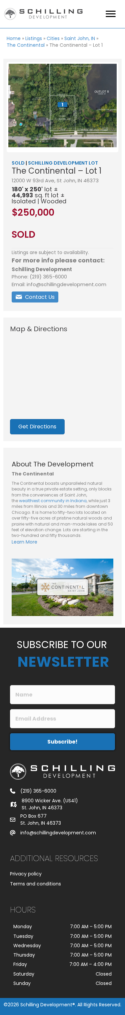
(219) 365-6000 (38, 791)
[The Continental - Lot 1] (62, 105)
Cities (53, 38)
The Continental (26, 45)
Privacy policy (26, 873)
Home (14, 38)
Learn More (24, 542)
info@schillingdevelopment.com (58, 832)
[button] (35, 296)
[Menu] (110, 14)
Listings (33, 38)
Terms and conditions (35, 883)
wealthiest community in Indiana (53, 500)
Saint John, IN (79, 38)
